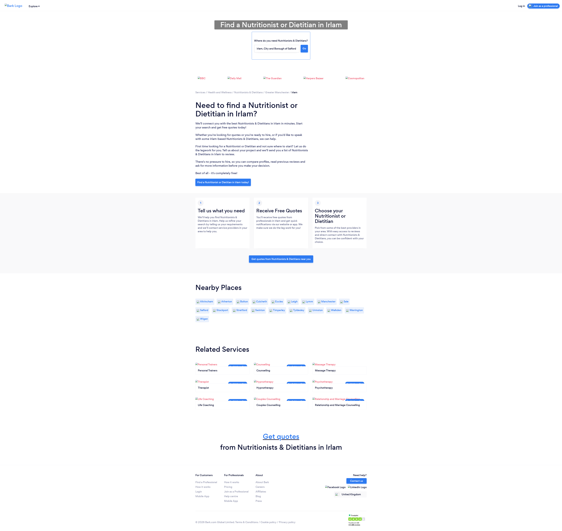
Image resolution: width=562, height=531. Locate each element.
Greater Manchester (277, 92)
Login (198, 491)
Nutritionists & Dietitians (248, 92)
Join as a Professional (236, 491)
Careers (260, 487)
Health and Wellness (220, 92)
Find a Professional (206, 482)
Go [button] (304, 48)
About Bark (262, 482)
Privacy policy (287, 522)
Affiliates (261, 491)
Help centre (231, 496)
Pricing (228, 487)
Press (259, 501)
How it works (202, 487)
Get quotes (281, 436)
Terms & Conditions (246, 522)
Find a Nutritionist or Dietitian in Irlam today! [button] (223, 182)
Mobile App (202, 496)
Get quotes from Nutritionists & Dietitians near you (281, 259)
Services (200, 92)
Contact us (356, 481)
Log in (521, 6)
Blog (258, 496)
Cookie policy (268, 522)
